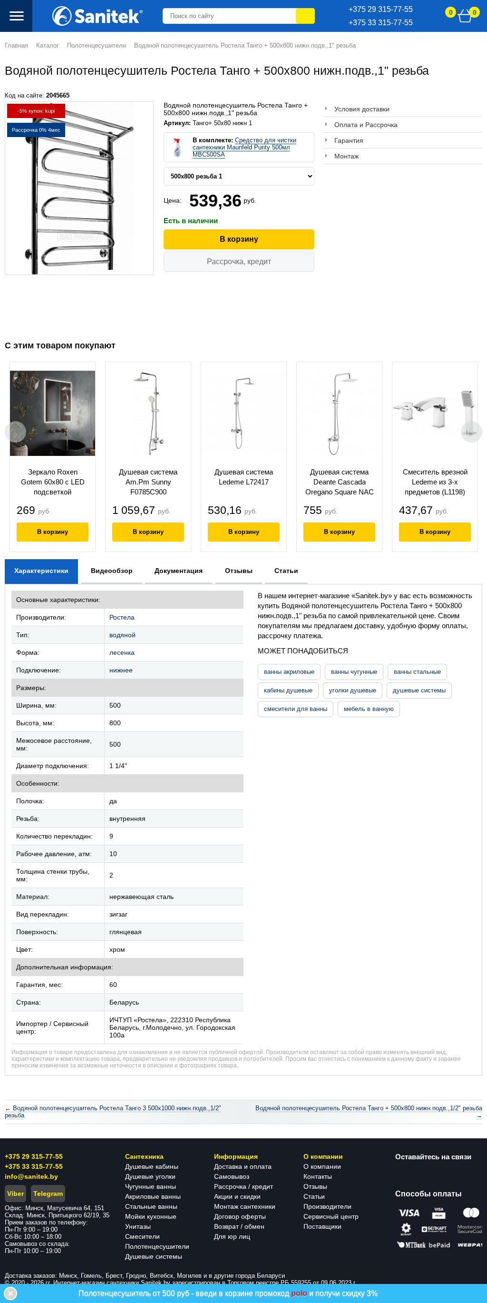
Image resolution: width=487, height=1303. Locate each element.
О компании (322, 1166)
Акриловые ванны (153, 1196)
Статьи (314, 1196)
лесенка (122, 652)
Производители (327, 1206)
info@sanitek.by (31, 1176)
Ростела (122, 617)
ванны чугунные (354, 671)
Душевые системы (153, 1256)
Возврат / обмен (239, 1226)
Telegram (48, 1193)
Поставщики (322, 1226)
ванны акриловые (289, 671)
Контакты (317, 1176)
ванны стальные (417, 671)
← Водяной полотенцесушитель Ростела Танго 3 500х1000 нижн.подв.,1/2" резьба (113, 1112)
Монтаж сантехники (244, 1206)
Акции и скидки (237, 1196)
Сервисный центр (331, 1216)
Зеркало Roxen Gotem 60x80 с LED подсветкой (53, 482)
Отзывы (315, 1186)
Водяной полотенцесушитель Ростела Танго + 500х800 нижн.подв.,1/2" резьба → (368, 1112)
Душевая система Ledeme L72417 (243, 477)
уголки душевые (352, 690)
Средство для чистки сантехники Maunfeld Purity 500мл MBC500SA (244, 147)
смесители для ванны (295, 708)
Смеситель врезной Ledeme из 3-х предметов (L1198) (435, 482)
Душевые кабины (151, 1166)
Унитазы (138, 1226)
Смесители (142, 1236)
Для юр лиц (232, 1236)
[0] (465, 15)
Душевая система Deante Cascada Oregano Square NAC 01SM (339, 483)
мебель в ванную (369, 708)
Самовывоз (231, 1176)
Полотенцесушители (157, 1246)
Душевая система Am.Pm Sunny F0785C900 (148, 482)
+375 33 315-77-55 (34, 1166)
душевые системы (419, 690)
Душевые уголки (150, 1176)
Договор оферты (240, 1216)
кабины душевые (288, 690)
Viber (15, 1193)
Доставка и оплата (243, 1166)
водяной (122, 635)
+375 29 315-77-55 (34, 1156)
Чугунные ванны (150, 1186)
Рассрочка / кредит (243, 1186)
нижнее (121, 670)
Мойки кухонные (150, 1216)
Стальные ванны (151, 1206)
